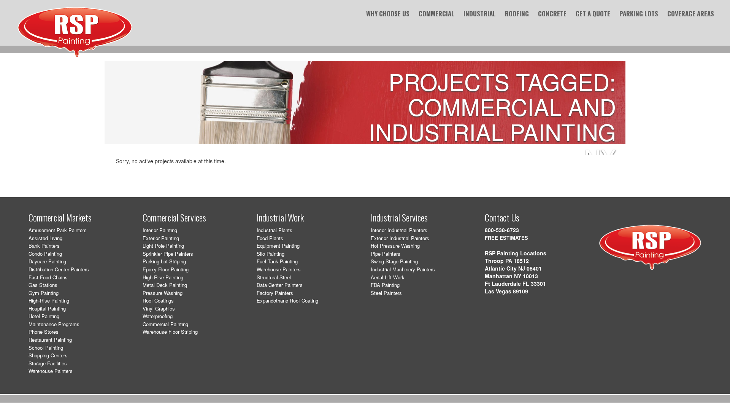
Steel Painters (386, 292)
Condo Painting (45, 253)
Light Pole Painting (163, 245)
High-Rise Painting (49, 300)
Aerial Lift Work (388, 277)
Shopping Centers (48, 355)
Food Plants (270, 238)
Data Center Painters (280, 284)
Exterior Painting (161, 238)
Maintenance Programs (54, 324)
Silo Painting (270, 253)
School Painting (46, 347)
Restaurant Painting (50, 339)
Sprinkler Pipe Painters (168, 253)
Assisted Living (45, 238)
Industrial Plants (274, 230)
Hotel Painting (44, 316)
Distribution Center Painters (59, 269)
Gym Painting (44, 292)
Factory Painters (275, 292)
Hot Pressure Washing (395, 245)
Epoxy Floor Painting (166, 269)
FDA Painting (385, 284)
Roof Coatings (158, 300)
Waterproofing (158, 316)
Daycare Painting (47, 261)
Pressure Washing (162, 292)
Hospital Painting (47, 308)
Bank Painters (44, 245)
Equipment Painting (278, 245)
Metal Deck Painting (165, 284)
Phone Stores (44, 331)
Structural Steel (274, 277)
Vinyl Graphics (159, 308)
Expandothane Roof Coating (287, 300)
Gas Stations (43, 284)
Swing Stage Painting (394, 261)
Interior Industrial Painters (399, 230)
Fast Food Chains (48, 277)
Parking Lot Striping (164, 261)
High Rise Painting (163, 277)
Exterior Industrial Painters (400, 238)
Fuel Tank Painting (277, 261)
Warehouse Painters (51, 370)
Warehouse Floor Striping (170, 331)
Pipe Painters (385, 253)
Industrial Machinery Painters (403, 269)
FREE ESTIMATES (506, 237)
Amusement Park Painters (58, 230)
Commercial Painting (165, 324)
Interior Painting (160, 230)
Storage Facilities (48, 363)
